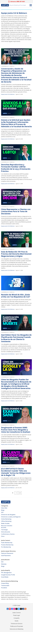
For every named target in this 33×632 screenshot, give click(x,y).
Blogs (2, 510)
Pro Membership (6, 547)
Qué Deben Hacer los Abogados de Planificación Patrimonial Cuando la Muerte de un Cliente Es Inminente (16, 338)
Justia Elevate (5, 559)
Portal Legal (16, 615)
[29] (19, 492)
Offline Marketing (6, 521)
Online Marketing (6, 519)
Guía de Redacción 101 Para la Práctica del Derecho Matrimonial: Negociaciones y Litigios (16, 254)
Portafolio (4, 588)
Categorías (4, 506)
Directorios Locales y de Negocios (11, 517)
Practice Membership (7, 545)
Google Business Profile (8, 575)
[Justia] (13, 5)
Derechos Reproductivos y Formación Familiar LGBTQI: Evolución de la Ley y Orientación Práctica (15, 168)
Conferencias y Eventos (7, 66)
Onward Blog (5, 583)
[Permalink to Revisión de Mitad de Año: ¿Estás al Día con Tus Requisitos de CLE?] (16, 283)
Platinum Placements (7, 553)
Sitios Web (4, 508)
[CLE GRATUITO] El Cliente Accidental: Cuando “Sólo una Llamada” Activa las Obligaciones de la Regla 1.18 (15, 472)
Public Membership (6, 542)
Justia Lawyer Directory (8, 551)
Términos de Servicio (16, 623)
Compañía (16, 618)
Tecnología (4, 529)
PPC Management (6, 572)
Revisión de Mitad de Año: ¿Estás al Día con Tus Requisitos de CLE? (15, 296)
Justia (18, 605)
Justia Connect (5, 540)
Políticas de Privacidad (16, 626)
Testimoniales (5, 585)
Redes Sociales (5, 523)
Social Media (4, 577)
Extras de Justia (5, 532)
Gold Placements (6, 555)
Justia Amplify (5, 570)
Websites (3, 564)
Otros (2, 536)
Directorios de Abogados (8, 514)
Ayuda (16, 620)
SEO (2, 512)
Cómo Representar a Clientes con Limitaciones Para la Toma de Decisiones (15, 211)
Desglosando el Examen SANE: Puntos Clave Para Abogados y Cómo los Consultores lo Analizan (15, 429)
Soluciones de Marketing (16, 629)
